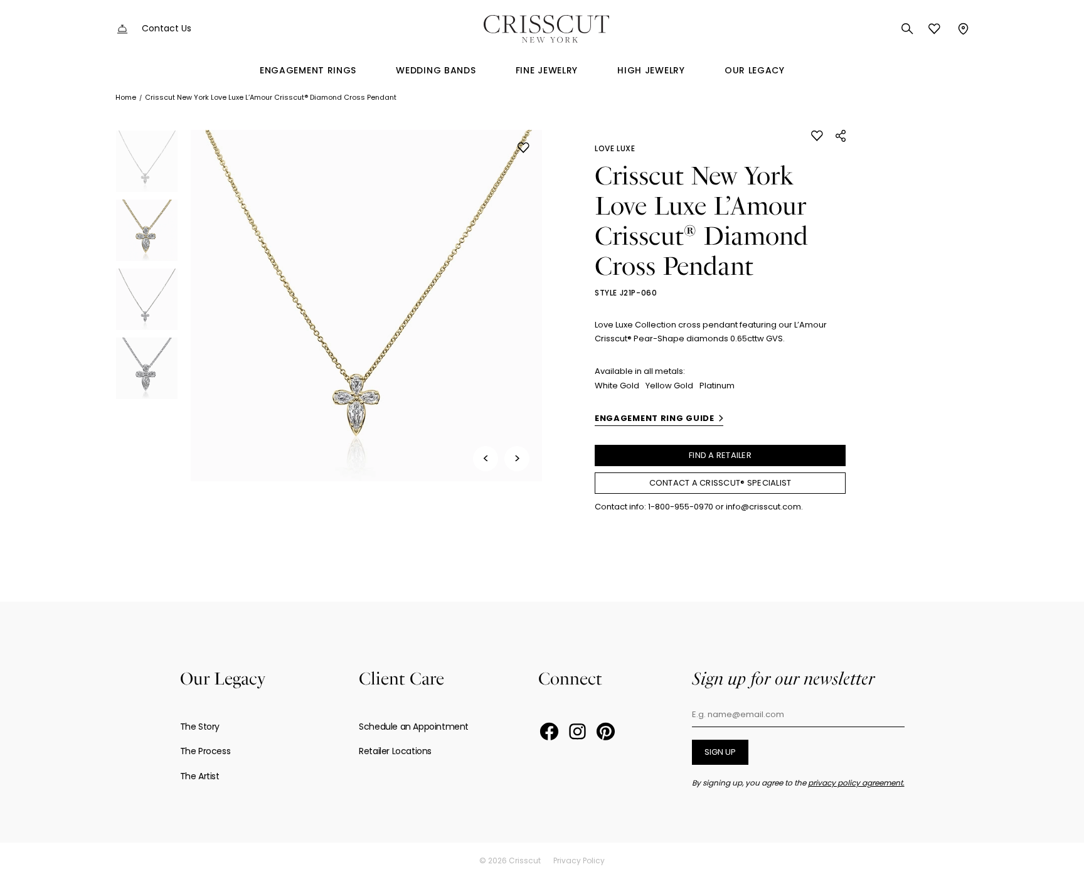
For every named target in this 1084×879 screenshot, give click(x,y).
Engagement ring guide (655, 418)
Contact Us (166, 28)
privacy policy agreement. (856, 782)
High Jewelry (650, 70)
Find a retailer (720, 455)
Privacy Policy (579, 860)
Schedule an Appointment (414, 726)
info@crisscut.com (763, 507)
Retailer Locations (395, 751)
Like (523, 147)
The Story (200, 726)
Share (841, 136)
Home (125, 97)
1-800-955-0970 (680, 507)
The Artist (200, 776)
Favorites (934, 29)
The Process (205, 751)
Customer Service (122, 29)
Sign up (720, 752)
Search (907, 29)
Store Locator (962, 29)
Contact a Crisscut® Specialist (720, 483)
